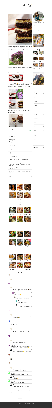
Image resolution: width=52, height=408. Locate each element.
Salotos (38, 122)
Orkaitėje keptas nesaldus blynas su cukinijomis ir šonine (20, 261)
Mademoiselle (12, 344)
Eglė (14, 292)
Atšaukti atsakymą (30, 390)
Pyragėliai (38, 139)
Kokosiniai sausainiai (12, 190)
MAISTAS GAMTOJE (39, 126)
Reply (31, 292)
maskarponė (19, 171)
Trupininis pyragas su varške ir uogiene (41, 67)
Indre (11, 362)
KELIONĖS (39, 113)
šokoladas (10, 172)
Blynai (38, 97)
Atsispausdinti (29, 130)
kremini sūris (16, 171)
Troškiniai (38, 109)
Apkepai (38, 96)
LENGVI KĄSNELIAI (39, 114)
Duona (38, 117)
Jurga (18, 300)
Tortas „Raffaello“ (40, 54)
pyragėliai (22, 171)
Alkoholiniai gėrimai (38, 89)
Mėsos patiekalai (38, 105)
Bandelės (38, 131)
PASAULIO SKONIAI (39, 127)
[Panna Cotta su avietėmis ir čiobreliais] (35, 52)
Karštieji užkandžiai (38, 118)
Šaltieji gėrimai (38, 92)
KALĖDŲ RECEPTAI (39, 93)
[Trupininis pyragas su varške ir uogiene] (41, 65)
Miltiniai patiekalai (38, 106)
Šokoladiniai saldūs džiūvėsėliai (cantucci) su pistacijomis (28, 191)
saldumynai (27, 171)
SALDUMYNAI (39, 130)
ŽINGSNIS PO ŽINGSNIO (39, 147)
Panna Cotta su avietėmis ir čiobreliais (35, 54)
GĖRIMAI (39, 88)
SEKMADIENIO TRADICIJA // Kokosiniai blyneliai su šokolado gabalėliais (12, 269)
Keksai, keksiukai (38, 135)
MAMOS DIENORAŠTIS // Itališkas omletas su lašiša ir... (28, 246)
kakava (9, 171)
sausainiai (30, 171)
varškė (12, 172)
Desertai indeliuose (38, 134)
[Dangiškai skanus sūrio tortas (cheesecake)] (41, 58)
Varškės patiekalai (38, 110)
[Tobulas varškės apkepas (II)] (35, 65)
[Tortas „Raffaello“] (41, 52)
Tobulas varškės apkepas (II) (35, 67)
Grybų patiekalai (38, 101)
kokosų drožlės (12, 171)
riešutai (24, 171)
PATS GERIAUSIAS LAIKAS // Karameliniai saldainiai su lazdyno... (20, 238)
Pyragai (38, 138)
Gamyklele (12, 309)
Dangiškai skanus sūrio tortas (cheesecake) (41, 61)
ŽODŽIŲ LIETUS (39, 148)
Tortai (38, 143)
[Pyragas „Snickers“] (35, 58)
